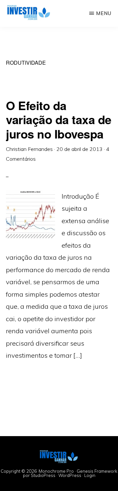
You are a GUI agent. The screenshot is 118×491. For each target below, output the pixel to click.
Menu (103, 13)
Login (89, 475)
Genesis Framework (97, 471)
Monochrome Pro (56, 471)
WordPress (69, 475)
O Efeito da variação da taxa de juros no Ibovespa (58, 119)
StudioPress (43, 475)
